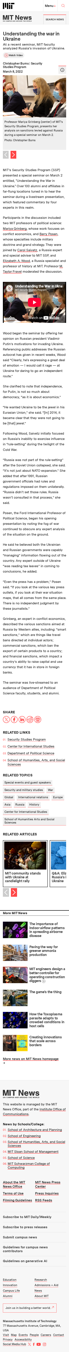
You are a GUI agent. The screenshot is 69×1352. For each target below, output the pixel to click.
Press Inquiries (47, 1193)
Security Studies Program (26, 739)
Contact (58, 1335)
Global (8, 797)
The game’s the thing (45, 992)
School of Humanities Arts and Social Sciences (29, 821)
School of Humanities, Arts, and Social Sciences (36, 1144)
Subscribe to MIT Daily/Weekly (27, 1217)
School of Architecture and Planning (35, 1130)
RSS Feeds (43, 1200)
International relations (33, 797)
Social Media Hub (14, 1344)
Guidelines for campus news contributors (25, 1249)
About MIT (41, 1296)
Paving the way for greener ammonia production (43, 951)
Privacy (8, 1339)
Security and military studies (23, 790)
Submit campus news (20, 1237)
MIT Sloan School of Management (33, 1151)
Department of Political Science (30, 753)
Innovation (10, 1285)
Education (9, 1279)
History (34, 804)
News (38, 1290)
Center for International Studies (30, 746)
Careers (46, 1335)
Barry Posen (48, 234)
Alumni (7, 1296)
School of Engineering (24, 1136)
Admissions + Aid (46, 1285)
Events (23, 1335)
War (50, 790)
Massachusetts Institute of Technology (30, 1321)
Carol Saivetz (27, 250)
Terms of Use (13, 1193)
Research (40, 1279)
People (34, 1335)
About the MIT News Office (14, 1184)
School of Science (21, 1158)
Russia (19, 804)
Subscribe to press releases (25, 1227)
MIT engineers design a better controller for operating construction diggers (47, 975)
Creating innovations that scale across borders (45, 1041)
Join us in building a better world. (28, 1308)
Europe (58, 797)
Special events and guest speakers (27, 782)
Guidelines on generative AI (25, 1261)
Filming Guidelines (17, 1200)
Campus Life (11, 1290)
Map (14, 1335)
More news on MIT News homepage (31, 1059)
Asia (7, 804)
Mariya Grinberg (15, 229)
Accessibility (23, 1339)
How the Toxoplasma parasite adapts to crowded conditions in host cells (46, 1020)
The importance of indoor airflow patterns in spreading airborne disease (47, 930)
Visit (6, 1335)
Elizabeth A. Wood (16, 261)
